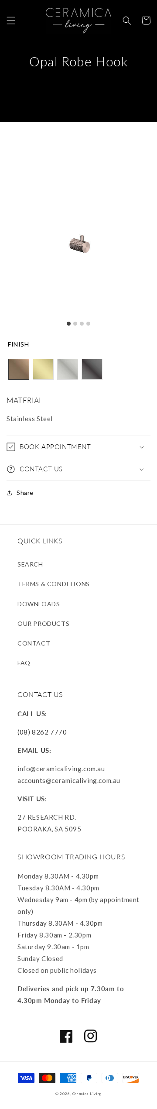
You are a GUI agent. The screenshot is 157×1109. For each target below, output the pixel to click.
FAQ (24, 662)
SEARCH (30, 564)
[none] (18, 369)
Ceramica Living (87, 1094)
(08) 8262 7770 (42, 732)
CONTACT (33, 643)
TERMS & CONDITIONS (53, 583)
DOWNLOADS (38, 604)
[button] (10, 20)
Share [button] (25, 492)
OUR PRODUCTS (43, 623)
